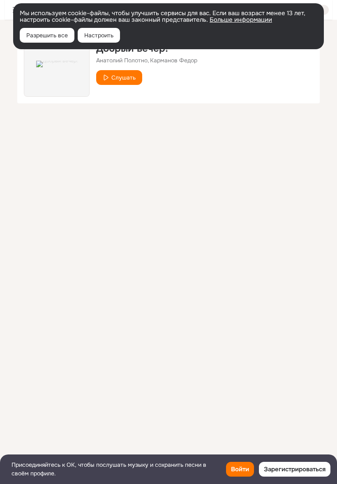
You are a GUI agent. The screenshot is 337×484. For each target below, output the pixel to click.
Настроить (98, 35)
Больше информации (241, 20)
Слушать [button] (123, 77)
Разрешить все (47, 35)
